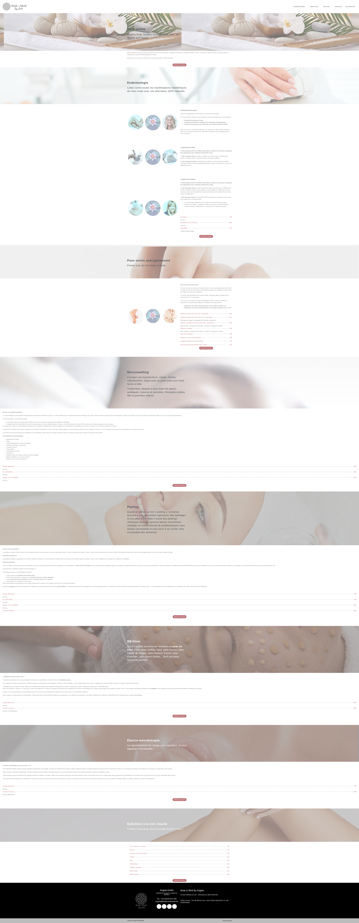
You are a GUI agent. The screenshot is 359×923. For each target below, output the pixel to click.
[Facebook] (159, 906)
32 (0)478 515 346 (169, 899)
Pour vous (326, 6)
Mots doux (338, 6)
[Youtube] (164, 906)
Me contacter (350, 6)
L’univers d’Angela (299, 6)
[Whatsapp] (174, 906)
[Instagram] (169, 906)
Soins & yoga (314, 6)
